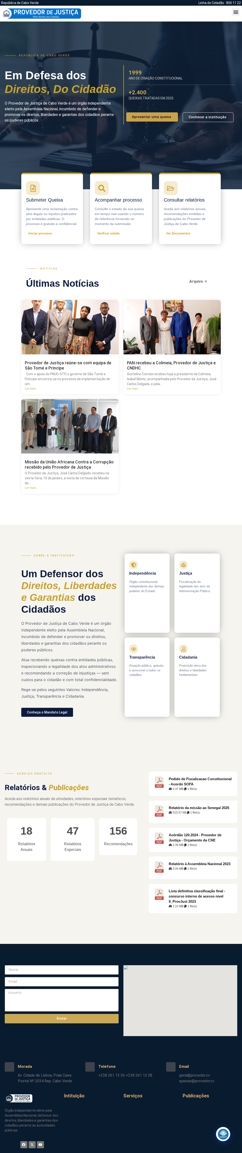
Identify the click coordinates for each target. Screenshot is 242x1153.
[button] (236, 12)
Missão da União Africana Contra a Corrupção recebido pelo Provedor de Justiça (69, 464)
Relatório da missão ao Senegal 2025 (199, 808)
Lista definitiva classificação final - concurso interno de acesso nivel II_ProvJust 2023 (197, 896)
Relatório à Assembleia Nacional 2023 (199, 864)
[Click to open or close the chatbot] (223, 1134)
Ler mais (30, 388)
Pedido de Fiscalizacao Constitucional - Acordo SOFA (200, 781)
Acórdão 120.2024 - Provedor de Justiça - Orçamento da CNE (195, 837)
